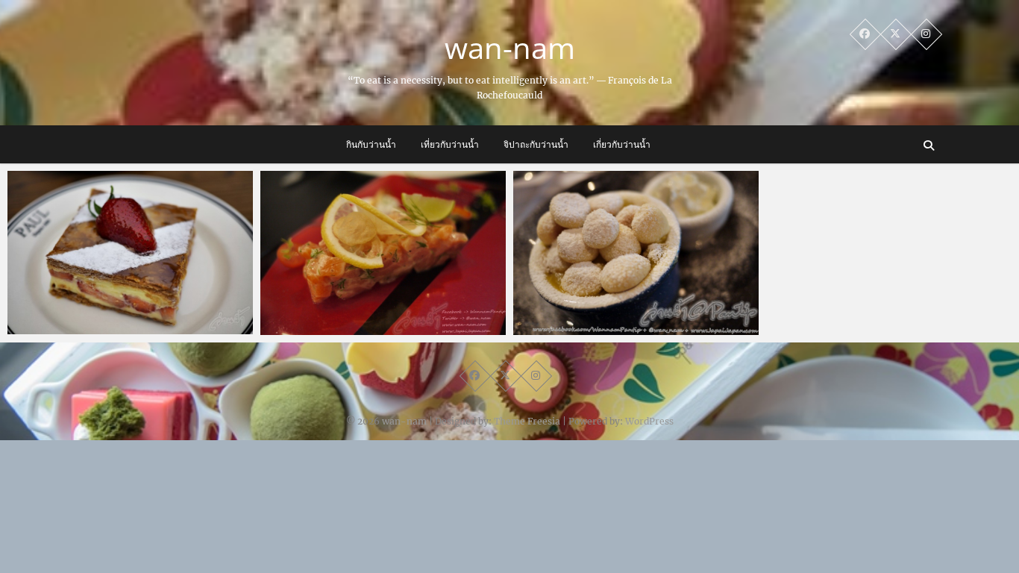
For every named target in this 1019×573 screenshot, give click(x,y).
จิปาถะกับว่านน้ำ (536, 144)
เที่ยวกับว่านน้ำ (450, 144)
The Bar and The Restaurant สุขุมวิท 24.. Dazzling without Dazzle (382, 319)
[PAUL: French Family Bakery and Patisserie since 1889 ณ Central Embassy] (130, 252)
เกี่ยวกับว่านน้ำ (621, 144)
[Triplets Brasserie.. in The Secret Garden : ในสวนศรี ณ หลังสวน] (636, 253)
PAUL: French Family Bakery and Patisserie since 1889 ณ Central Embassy (109, 309)
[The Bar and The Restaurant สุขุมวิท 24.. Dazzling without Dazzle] (383, 253)
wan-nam (510, 48)
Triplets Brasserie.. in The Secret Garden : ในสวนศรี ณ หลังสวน (635, 319)
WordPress (649, 421)
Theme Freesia (527, 421)
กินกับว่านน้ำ (371, 144)
